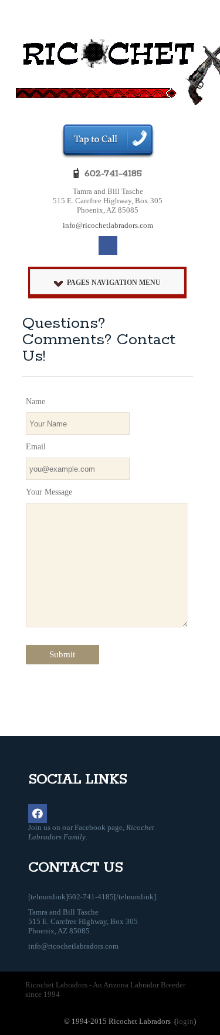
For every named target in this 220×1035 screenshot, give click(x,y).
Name (35, 401)
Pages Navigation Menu (114, 282)
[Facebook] (37, 813)
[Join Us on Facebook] (108, 245)
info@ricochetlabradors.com (108, 225)
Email (36, 446)
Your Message (49, 492)
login (185, 1021)
